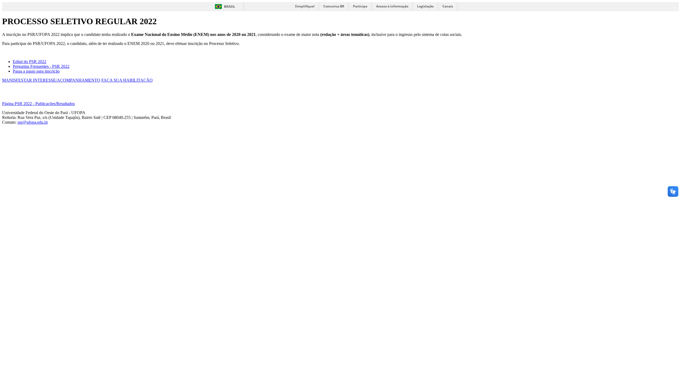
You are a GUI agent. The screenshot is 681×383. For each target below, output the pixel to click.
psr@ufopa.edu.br (33, 122)
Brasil (229, 6)
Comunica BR (333, 6)
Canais (447, 6)
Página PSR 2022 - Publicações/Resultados (38, 103)
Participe (360, 6)
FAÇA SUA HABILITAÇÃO (127, 80)
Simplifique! (304, 6)
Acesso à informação (392, 6)
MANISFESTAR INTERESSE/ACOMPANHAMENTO (51, 80)
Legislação (425, 6)
